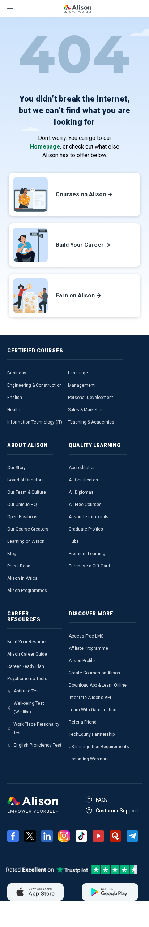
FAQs (102, 800)
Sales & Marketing (86, 409)
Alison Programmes (27, 590)
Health (13, 409)
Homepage (45, 146)
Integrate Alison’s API (90, 697)
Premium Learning (87, 553)
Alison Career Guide (27, 654)
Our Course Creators (27, 529)
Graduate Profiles (86, 529)
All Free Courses (85, 504)
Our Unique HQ (22, 504)
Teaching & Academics (91, 422)
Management (81, 385)
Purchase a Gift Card (89, 565)
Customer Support (117, 811)
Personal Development (90, 397)
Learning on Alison (25, 541)
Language (78, 372)
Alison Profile (82, 660)
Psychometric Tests (27, 678)
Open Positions (22, 516)
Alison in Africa (22, 578)
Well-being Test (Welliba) (29, 707)
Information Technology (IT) (34, 422)
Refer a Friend (83, 722)
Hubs (74, 541)
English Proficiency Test (37, 745)
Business (16, 372)
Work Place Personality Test (36, 728)
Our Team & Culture (26, 492)
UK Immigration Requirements (99, 746)
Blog (11, 553)
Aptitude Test (27, 691)
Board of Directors (25, 479)
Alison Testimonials (88, 516)
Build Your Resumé (26, 641)
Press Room (19, 565)
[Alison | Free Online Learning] (77, 9)
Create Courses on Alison (94, 672)
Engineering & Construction (34, 385)
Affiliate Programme (88, 648)
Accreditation (82, 467)
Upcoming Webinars (89, 758)
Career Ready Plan (25, 666)
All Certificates (83, 479)
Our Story (16, 467)
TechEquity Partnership (92, 734)
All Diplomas (81, 492)
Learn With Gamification (92, 709)
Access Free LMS (86, 636)
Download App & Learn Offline (98, 685)
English (14, 397)
